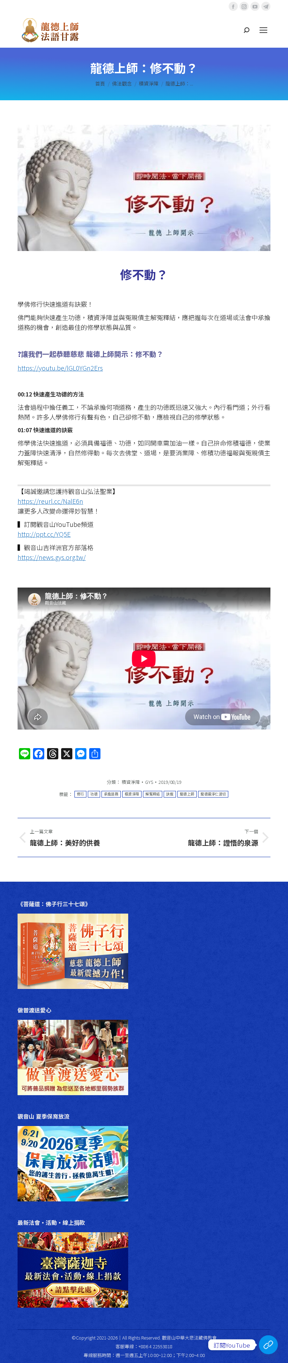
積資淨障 (131, 782)
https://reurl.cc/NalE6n (50, 501)
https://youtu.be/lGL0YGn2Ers (60, 367)
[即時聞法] (268, 1344)
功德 (94, 794)
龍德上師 (187, 794)
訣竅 (170, 794)
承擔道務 (111, 794)
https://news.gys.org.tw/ (52, 557)
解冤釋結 (152, 794)
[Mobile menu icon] (263, 30)
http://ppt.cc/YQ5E (44, 533)
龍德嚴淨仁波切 (213, 794)
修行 (80, 794)
